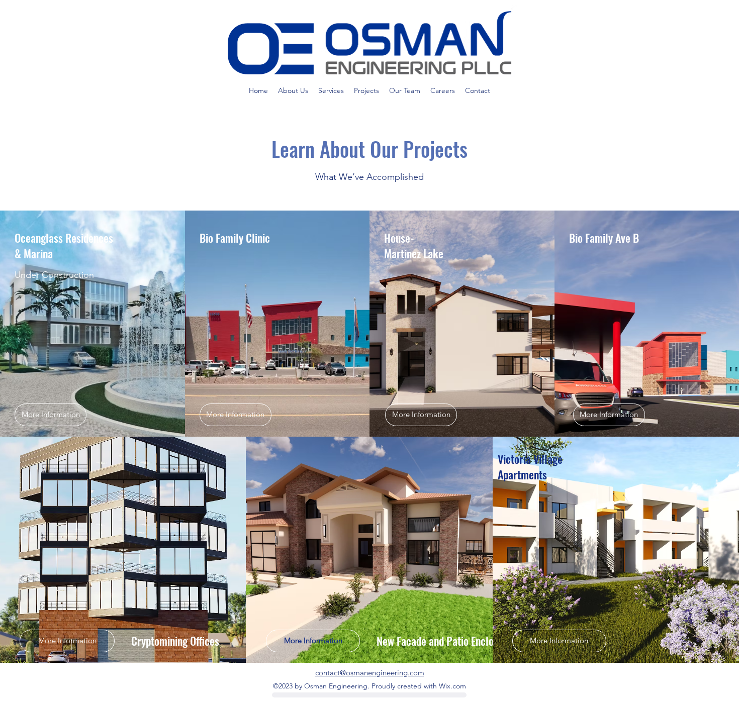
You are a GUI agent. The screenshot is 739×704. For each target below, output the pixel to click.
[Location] (369, 694)
